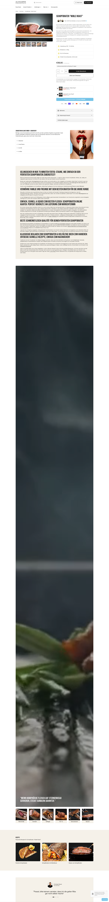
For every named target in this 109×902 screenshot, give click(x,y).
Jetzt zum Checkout (74, 75)
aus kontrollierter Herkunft (64, 223)
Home (17, 11)
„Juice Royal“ (53, 251)
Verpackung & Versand (79, 211)
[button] (88, 2)
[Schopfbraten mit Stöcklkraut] (54, 852)
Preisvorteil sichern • (75, 99)
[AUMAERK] (21, 2)
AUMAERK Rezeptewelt (25, 246)
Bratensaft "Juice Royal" (68, 94)
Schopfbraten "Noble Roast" (69, 87)
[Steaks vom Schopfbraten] (81, 852)
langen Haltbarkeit (53, 216)
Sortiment (22, 11)
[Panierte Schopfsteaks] (28, 852)
